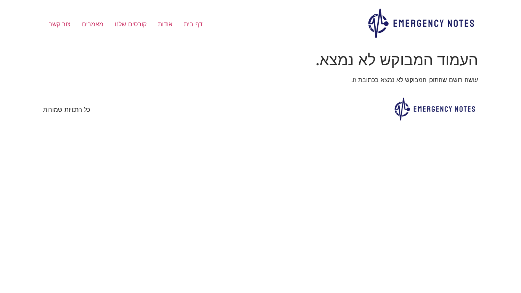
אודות (165, 24)
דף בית (193, 24)
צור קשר (60, 24)
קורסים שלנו (130, 24)
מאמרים (92, 24)
